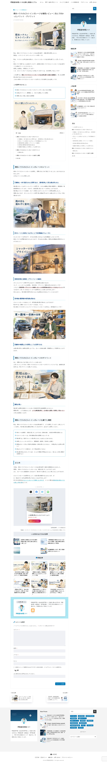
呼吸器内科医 (74, 723)
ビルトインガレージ (39, 530)
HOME (54, 754)
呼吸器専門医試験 (75, 725)
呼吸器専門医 (83, 723)
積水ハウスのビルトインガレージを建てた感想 (28, 155)
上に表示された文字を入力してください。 (25, 673)
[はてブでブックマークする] (42, 492)
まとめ (18, 158)
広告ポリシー (44, 757)
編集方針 (50, 757)
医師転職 (83, 720)
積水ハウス (62, 530)
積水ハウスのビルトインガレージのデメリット (28, 150)
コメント (17, 629)
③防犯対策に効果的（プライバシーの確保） (29, 143)
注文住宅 (56, 530)
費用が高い (21, 152)
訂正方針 (37, 757)
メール (16, 654)
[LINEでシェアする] (48, 492)
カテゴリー (83, 731)
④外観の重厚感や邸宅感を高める (26, 145)
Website (32, 612)
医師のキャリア (82, 718)
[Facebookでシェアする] (37, 492)
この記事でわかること (78, 127)
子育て (83, 725)
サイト (15, 661)
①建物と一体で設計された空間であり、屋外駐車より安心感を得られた (35, 139)
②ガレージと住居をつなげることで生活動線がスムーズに (32, 141)
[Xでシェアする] (31, 492)
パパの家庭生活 (61, 527)
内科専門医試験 (90, 716)
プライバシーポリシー (67, 757)
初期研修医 (73, 718)
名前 (15, 648)
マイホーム (48, 530)
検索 (94, 8)
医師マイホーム (74, 720)
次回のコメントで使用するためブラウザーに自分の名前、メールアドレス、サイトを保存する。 (38, 667)
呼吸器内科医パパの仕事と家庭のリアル (24, 2)
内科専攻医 (81, 716)
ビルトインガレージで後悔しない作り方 (33, 480)
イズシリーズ (29, 530)
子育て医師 (90, 725)
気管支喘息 (73, 727)
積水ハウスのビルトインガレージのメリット (28, 136)
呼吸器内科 (90, 720)
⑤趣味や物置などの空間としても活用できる (29, 146)
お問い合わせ (57, 757)
